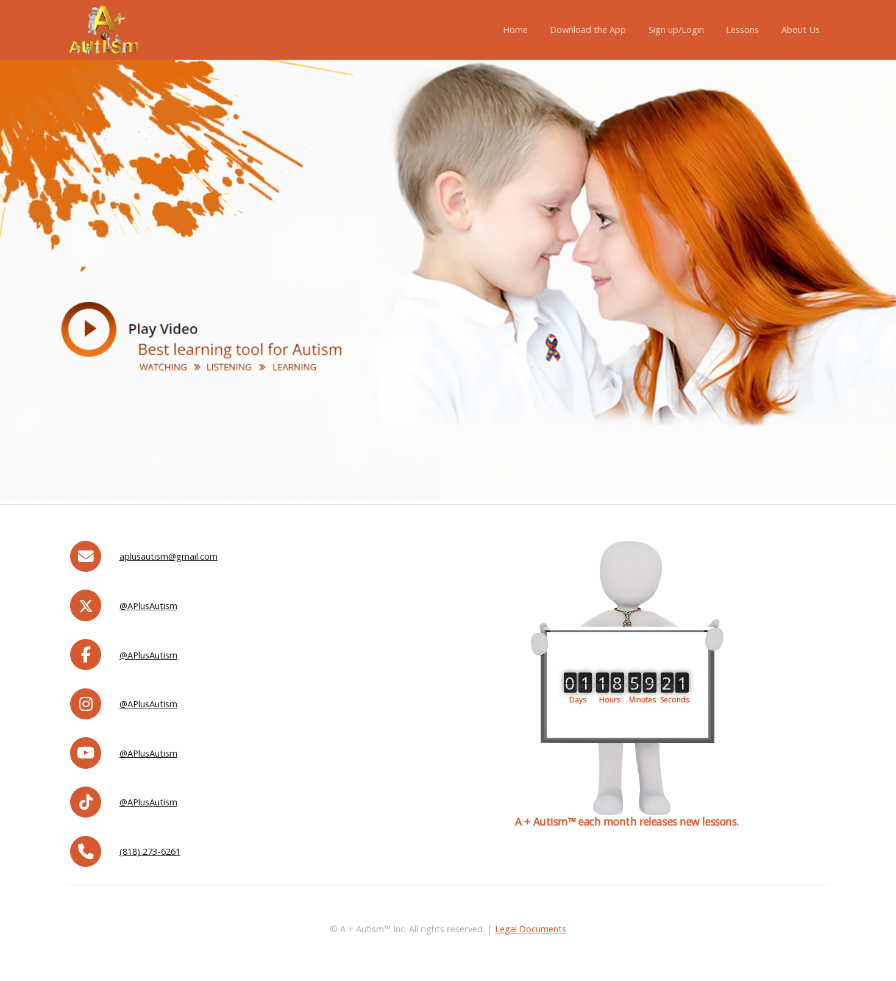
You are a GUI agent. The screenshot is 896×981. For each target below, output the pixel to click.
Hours (609, 699)
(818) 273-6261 (149, 851)
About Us (800, 29)
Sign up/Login (676, 29)
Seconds (674, 699)
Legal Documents (530, 928)
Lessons (742, 29)
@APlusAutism (148, 605)
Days (577, 699)
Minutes (642, 699)
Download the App (588, 29)
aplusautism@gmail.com (168, 556)
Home (515, 29)
